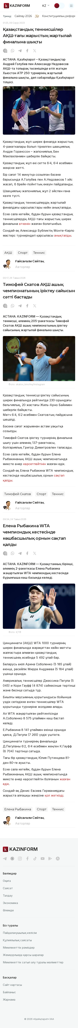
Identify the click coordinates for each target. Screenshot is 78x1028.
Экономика (10, 903)
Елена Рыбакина (17, 809)
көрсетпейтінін (34, 464)
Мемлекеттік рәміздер (19, 947)
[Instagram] (5, 51)
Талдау (7, 895)
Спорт (22, 253)
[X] (34, 51)
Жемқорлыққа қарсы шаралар (23, 955)
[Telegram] (20, 51)
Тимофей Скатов (17, 494)
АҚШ (8, 253)
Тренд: (7, 16)
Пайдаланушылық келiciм (20, 933)
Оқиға (7, 881)
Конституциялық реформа (60, 16)
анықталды (62, 235)
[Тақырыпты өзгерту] (59, 6)
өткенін (24, 224)
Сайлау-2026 (23, 16)
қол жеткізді (54, 795)
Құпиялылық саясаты (17, 940)
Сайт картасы (12, 985)
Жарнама (9, 999)
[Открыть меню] (71, 6)
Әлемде (8, 910)
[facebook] (27, 858)
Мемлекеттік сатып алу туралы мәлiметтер (33, 962)
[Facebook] (27, 51)
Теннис (39, 253)
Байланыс (9, 992)
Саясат (8, 888)
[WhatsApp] (12, 51)
